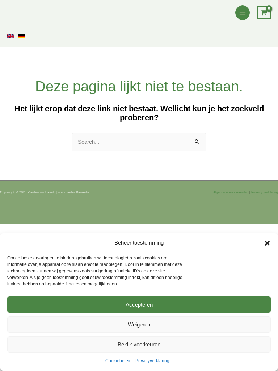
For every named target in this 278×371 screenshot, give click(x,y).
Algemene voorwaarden (230, 192)
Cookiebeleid (118, 360)
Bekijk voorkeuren (139, 344)
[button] (267, 243)
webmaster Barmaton (74, 192)
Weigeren (139, 324)
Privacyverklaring (152, 360)
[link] (10, 36)
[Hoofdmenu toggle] (242, 12)
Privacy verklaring (264, 192)
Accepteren (139, 304)
